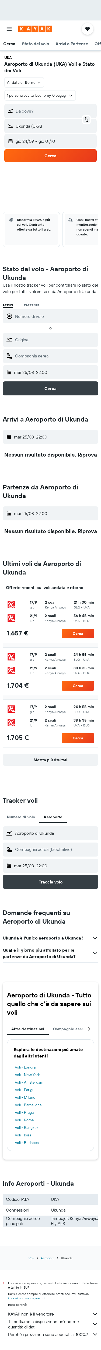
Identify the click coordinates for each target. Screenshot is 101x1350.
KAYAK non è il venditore (31, 1314)
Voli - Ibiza (23, 1135)
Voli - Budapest (27, 1142)
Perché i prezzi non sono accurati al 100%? (48, 1334)
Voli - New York (27, 1074)
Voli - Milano (25, 1097)
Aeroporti (47, 1258)
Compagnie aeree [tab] (69, 1029)
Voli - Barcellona (28, 1104)
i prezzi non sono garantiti (26, 1298)
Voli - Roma (24, 1120)
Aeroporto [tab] (53, 817)
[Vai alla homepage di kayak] (35, 29)
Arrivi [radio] (8, 305)
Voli (31, 1258)
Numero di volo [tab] (21, 817)
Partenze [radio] (31, 305)
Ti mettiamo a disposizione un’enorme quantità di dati (43, 1324)
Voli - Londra (25, 1067)
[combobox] (55, 339)
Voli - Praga (24, 1112)
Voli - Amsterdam (29, 1082)
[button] (9, 29)
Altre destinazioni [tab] (27, 1029)
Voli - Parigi (24, 1089)
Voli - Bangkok (27, 1127)
